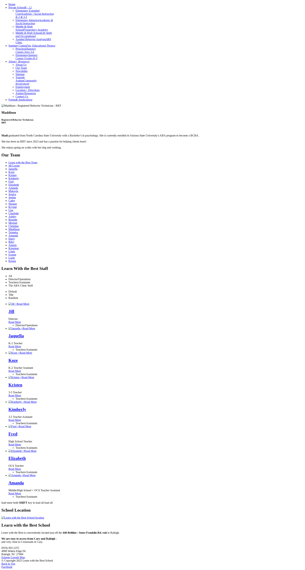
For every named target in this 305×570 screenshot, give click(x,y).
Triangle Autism (26, 80)
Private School (20, 7)
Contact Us (22, 96)
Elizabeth (17, 458)
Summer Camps (31, 45)
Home (11, 4)
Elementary (27, 57)
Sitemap (20, 74)
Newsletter (22, 71)
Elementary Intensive (34, 22)
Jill (11, 311)
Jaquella (16, 335)
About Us (21, 64)
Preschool (26, 50)
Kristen (15, 385)
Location (28, 90)
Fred (12, 434)
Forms (20, 99)
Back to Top (8, 563)
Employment (23, 86)
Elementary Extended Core (35, 14)
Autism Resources (26, 93)
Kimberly (17, 409)
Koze (13, 360)
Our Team (21, 67)
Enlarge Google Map (13, 557)
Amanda (16, 483)
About (18, 61)
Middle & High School (32, 28)
